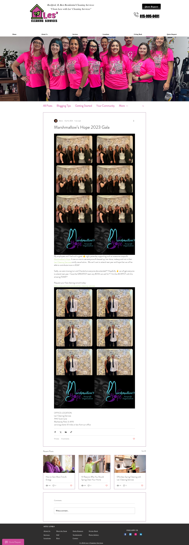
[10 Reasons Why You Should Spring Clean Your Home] (94, 464)
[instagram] (136, 534)
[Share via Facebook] (55, 432)
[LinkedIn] (141, 534)
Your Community (105, 106)
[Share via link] (71, 432)
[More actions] (133, 120)
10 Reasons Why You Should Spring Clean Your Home (92, 478)
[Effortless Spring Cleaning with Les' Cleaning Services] (130, 464)
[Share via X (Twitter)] (60, 432)
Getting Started (83, 106)
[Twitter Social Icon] (130, 534)
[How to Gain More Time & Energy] (59, 464)
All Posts (47, 106)
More (122, 106)
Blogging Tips (64, 106)
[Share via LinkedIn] (66, 432)
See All (144, 451)
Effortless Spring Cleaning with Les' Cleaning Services (129, 478)
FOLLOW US (132, 530)
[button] (143, 106)
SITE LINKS (49, 526)
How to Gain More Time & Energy (56, 478)
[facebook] (125, 534)
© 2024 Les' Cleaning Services (91, 543)
